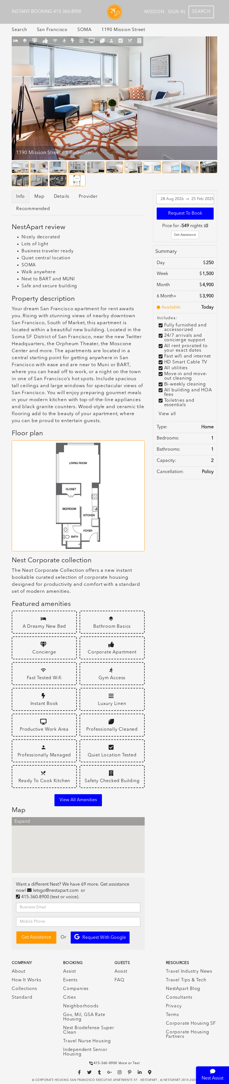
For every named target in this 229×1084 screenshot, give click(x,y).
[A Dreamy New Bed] (15, 41)
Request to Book (185, 213)
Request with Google (104, 937)
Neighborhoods (80, 1006)
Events (70, 980)
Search (201, 12)
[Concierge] (34, 41)
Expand (22, 821)
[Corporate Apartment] (45, 41)
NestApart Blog (183, 989)
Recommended (33, 209)
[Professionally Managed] (111, 41)
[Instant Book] (73, 41)
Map (39, 196)
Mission (154, 12)
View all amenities (78, 800)
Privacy (174, 1006)
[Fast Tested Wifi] (55, 41)
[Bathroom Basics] (25, 41)
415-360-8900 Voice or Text (117, 1063)
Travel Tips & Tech (186, 980)
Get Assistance (185, 235)
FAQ (119, 980)
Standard (22, 997)
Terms (172, 1015)
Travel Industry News (189, 971)
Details (62, 196)
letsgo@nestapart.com (55, 890)
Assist (69, 971)
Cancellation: (170, 472)
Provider (88, 196)
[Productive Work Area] (91, 41)
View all (167, 414)
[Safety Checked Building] (139, 41)
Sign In (176, 12)
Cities (69, 997)
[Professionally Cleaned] (102, 41)
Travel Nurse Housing (87, 1041)
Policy (208, 472)
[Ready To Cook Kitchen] (130, 41)
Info (20, 196)
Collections (24, 989)
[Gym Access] (64, 41)
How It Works (26, 980)
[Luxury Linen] (81, 41)
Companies (76, 989)
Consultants (179, 997)
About (18, 971)
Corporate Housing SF (191, 1023)
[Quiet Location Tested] (121, 41)
